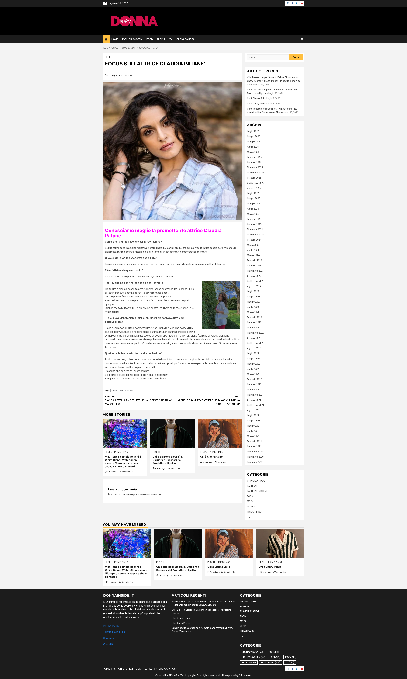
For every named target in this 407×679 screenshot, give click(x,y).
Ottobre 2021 (254, 400)
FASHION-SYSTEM (132, 39)
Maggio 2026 (253, 141)
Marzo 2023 (253, 312)
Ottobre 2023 (254, 276)
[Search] (302, 39)
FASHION (252, 486)
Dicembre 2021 (255, 389)
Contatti (108, 644)
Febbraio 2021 (254, 441)
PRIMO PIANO (121, 452)
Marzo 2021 (253, 436)
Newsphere (228, 675)
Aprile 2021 (253, 431)
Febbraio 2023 (254, 317)
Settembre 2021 (255, 405)
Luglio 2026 (253, 131)
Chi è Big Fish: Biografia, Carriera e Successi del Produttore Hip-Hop (168, 460)
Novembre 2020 (255, 456)
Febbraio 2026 (254, 157)
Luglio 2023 (253, 291)
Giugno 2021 (253, 420)
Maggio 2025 (253, 203)
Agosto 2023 (254, 286)
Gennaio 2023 (254, 322)
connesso (127, 494)
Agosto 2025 (254, 188)
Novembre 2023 (255, 270)
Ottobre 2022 (254, 338)
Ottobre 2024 (254, 239)
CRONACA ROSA (185, 39)
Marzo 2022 (253, 374)
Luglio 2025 (253, 193)
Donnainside (126, 75)
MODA (250, 501)
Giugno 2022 (253, 358)
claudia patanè (126, 390)
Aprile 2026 (253, 146)
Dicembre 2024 (255, 229)
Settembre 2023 (255, 281)
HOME (114, 39)
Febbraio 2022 (254, 379)
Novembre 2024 (255, 234)
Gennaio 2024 (254, 265)
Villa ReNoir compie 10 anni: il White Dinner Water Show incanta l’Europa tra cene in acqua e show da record (123, 461)
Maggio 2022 (253, 363)
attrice (114, 390)
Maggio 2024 (253, 245)
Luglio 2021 (253, 415)
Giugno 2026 (253, 136)
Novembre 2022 (255, 332)
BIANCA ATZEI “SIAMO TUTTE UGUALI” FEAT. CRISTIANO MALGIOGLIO (138, 400)
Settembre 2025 (255, 183)
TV (170, 39)
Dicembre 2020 (255, 451)
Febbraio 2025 (254, 219)
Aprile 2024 (253, 250)
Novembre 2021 (255, 394)
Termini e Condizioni (114, 631)
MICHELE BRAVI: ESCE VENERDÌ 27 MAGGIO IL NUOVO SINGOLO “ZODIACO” (209, 400)
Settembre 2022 (255, 343)
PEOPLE (161, 39)
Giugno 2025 (253, 198)
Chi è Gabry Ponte (256, 103)
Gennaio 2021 (254, 446)
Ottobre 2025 (254, 177)
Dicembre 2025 (255, 167)
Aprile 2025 (253, 208)
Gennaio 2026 (254, 162)
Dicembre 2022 (255, 327)
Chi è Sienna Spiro (211, 456)
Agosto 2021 (254, 410)
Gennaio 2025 (254, 224)
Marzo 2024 (253, 255)
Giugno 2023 (253, 296)
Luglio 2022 (253, 353)
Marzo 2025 (253, 214)
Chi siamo (108, 638)
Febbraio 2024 (254, 260)
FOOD (149, 39)
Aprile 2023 (253, 307)
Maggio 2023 (253, 301)
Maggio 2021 (253, 425)
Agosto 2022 (254, 348)
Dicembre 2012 (255, 462)
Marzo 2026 (253, 152)
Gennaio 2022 (254, 384)
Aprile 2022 (253, 369)
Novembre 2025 (255, 172)
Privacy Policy (111, 625)
